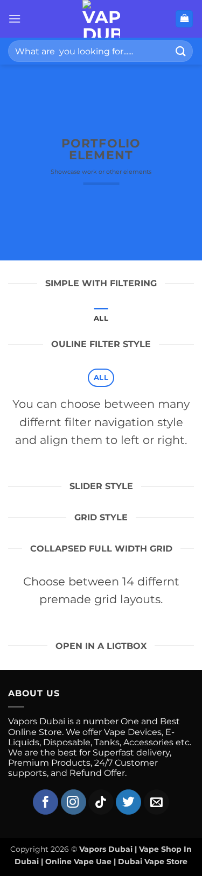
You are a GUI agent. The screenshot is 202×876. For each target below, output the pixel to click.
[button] (14, 18)
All (101, 318)
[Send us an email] (156, 802)
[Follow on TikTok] (101, 802)
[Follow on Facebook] (45, 802)
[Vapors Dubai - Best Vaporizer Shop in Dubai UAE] (101, 19)
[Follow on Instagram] (73, 802)
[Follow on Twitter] (128, 802)
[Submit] (181, 50)
